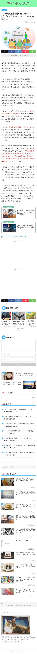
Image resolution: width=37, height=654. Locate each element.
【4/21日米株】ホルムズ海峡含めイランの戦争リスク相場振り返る (19, 425)
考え (27, 236)
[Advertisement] (18, 254)
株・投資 (4, 10)
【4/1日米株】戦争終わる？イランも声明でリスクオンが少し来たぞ (19, 432)
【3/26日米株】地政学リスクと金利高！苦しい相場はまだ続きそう (19, 439)
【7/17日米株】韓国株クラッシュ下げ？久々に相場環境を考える (19, 418)
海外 (22, 236)
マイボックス (18, 3)
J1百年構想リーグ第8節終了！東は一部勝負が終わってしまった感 (19, 447)
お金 (4, 236)
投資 (17, 236)
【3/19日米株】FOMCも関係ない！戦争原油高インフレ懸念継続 (19, 454)
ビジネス (11, 236)
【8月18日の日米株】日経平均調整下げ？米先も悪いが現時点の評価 (19, 410)
